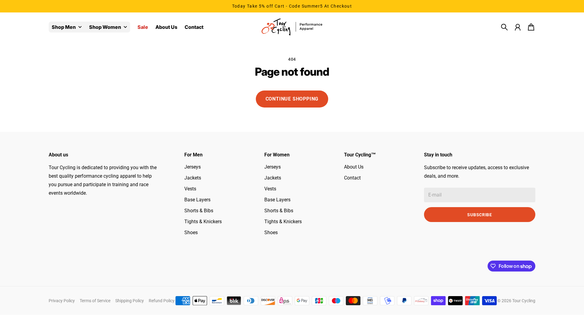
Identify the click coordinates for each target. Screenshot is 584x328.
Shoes (191, 232)
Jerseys (192, 167)
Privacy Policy (62, 300)
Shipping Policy (129, 300)
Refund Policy (162, 300)
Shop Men (64, 27)
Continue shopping (292, 99)
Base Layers (197, 200)
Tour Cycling (523, 300)
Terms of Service (95, 300)
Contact (352, 178)
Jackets (192, 178)
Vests (190, 189)
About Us (353, 167)
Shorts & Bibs (198, 211)
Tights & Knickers (203, 221)
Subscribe (479, 214)
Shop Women (105, 27)
